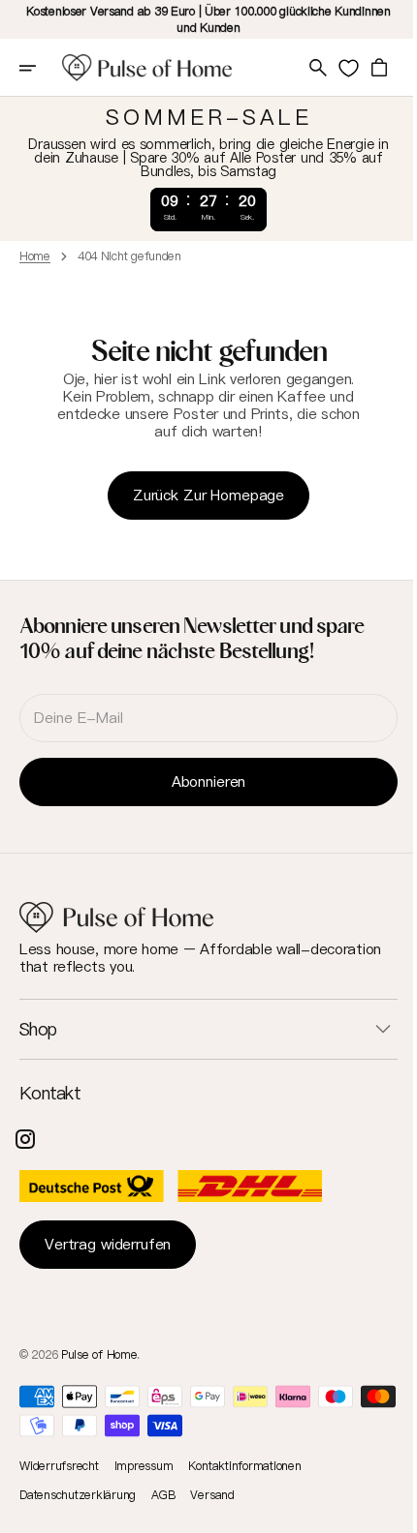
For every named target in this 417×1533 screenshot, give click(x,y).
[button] (40, 67)
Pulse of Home (99, 1354)
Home (34, 256)
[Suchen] (303, 67)
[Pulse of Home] (147, 68)
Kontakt (49, 1094)
